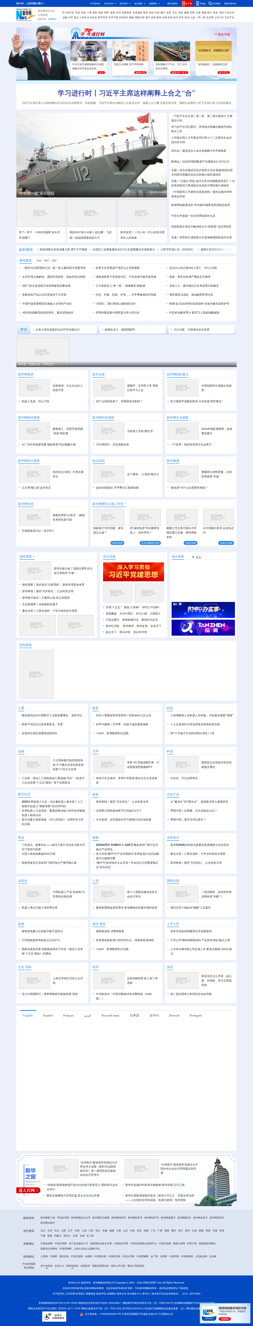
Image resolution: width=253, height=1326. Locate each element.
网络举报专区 (230, 3)
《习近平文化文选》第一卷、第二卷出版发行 (198, 116)
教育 (145, 12)
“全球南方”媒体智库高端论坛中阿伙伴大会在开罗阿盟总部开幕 (179, 1168)
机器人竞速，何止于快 (35, 401)
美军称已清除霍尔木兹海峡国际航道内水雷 (206, 237)
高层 (77, 12)
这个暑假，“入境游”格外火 (143, 474)
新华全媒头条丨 (63, 568)
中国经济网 (114, 1256)
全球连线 (137, 12)
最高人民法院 (118, 1265)
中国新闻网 (187, 1256)
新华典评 (128, 626)
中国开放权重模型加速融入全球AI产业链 (47, 303)
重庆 (173, 1230)
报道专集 (224, 34)
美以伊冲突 (140, 632)
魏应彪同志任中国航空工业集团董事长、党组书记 (52, 715)
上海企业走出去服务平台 (86, 1248)
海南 (166, 1230)
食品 (76, 17)
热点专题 (109, 556)
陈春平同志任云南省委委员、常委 (42, 724)
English (28, 1015)
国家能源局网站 (207, 1243)
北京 (42, 1230)
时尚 (181, 17)
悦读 (187, 17)
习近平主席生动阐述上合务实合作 (119, 103)
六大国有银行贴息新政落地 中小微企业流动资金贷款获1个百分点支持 (68, 764)
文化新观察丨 (30, 604)
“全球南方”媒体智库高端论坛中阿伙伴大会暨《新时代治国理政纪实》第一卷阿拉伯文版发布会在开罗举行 (99, 1168)
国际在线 (64, 1256)
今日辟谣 (101, 819)
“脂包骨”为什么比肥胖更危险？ (189, 487)
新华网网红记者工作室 (107, 504)
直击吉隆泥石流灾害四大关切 (197, 170)
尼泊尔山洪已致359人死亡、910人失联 (193, 268)
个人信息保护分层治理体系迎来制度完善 (195, 724)
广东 (153, 1230)
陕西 (208, 1230)
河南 (132, 1230)
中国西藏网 (142, 1256)
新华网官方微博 (100, 1217)
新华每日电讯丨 (31, 598)
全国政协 (85, 1265)
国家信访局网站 (48, 1248)
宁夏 (42, 1235)
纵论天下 (111, 632)
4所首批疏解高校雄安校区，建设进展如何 (47, 312)
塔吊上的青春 (128, 238)
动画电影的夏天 (48, 604)
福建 (111, 1230)
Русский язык (111, 1015)
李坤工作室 (117, 542)
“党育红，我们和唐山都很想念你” (116, 303)
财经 (100, 12)
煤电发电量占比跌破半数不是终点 (42, 931)
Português (196, 1015)
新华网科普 (26, 504)
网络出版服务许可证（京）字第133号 (101, 1308)
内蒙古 (57, 1235)
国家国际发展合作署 (101, 1243)
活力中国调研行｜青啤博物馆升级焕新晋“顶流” (50, 994)
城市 (147, 17)
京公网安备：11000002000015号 (103, 1314)
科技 (151, 12)
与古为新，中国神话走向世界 (191, 329)
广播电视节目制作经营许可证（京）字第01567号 (146, 1303)
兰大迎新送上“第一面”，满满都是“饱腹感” (121, 286)
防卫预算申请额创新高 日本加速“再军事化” (196, 401)
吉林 (77, 1230)
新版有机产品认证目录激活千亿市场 (44, 295)
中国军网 (174, 1256)
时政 (83, 12)
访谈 (198, 12)
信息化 (93, 17)
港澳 (112, 12)
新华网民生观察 (29, 460)
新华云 (146, 1293)
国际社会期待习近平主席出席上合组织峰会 (205, 103)
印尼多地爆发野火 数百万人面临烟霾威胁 (194, 312)
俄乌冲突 (124, 632)
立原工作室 (190, 542)
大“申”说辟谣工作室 (150, 542)
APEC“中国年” (151, 607)
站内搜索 (216, 3)
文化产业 (229, 17)
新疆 (49, 1235)
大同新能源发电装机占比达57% (41, 940)
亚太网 (209, 17)
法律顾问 (111, 1293)
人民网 (44, 1256)
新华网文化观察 (177, 417)
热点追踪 (98, 460)
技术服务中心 (134, 1293)
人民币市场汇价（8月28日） (177, 249)
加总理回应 (224, 226)
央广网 (154, 1256)
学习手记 (224, 72)
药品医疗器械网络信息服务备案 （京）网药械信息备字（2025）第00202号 (184, 1308)
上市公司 (219, 17)
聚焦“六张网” (131, 607)
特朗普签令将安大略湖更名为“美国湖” (194, 226)
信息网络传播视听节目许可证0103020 (194, 1303)
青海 (221, 1230)
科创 (157, 12)
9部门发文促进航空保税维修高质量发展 (46, 286)
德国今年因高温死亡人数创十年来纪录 (224, 249)
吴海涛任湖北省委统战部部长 (39, 733)
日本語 (134, 1015)
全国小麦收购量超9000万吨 (38, 854)
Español (48, 1015)
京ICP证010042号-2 (133, 1308)
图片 (209, 12)
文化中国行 (126, 613)
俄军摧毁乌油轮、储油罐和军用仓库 (191, 295)
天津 (49, 1230)
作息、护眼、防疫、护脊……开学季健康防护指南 (126, 295)
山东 (125, 1230)
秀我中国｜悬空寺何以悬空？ (188, 819)
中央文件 (229, 12)
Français (68, 1015)
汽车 (70, 17)
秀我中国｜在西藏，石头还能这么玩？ (193, 810)
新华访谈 (98, 374)
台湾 (118, 12)
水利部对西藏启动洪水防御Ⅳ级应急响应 (196, 174)
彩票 (170, 17)
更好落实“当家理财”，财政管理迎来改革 (60, 584)
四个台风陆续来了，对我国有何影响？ (119, 401)
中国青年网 (100, 1256)
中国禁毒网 (65, 1248)
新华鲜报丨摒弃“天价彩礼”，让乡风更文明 (47, 591)
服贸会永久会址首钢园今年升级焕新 (204, 151)
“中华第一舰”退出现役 (36, 193)
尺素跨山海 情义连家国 (55, 598)
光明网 (163, 1256)
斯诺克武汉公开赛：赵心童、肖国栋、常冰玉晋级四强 (216, 980)
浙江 (98, 1230)
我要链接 (91, 1293)
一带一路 (200, 17)
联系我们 (80, 1293)
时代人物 (141, 613)
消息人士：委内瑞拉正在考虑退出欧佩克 (194, 286)
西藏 (201, 1230)
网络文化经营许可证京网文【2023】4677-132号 (54, 1308)
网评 (106, 12)
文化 (174, 12)
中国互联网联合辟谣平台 (143, 1243)
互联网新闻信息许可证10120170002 (58, 1303)
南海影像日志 (130, 620)
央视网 (88, 1256)
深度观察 (25, 556)
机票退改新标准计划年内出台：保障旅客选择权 (125, 940)
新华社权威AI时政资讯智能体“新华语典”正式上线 (155, 1185)
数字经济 (103, 17)
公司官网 (43, 15)
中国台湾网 (128, 1256)
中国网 (53, 1256)
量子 (163, 12)
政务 (215, 12)
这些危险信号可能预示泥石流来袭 (130, 819)
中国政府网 (46, 1243)
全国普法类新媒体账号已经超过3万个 (119, 810)
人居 (95, 880)
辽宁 (70, 1230)
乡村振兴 (123, 17)
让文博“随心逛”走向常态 (36, 487)
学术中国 (113, 17)
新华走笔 (142, 626)
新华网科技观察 (103, 417)
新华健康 (173, 460)
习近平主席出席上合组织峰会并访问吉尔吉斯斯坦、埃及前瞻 (59, 103)
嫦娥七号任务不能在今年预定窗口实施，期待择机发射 (181, 532)
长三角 (90, 1235)
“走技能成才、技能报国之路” (212, 64)
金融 (65, 17)
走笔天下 (155, 626)
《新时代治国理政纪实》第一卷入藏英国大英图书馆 (54, 268)
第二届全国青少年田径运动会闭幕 (191, 994)
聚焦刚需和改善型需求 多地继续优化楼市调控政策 (126, 907)
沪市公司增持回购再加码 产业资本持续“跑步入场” (200, 940)
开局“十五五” (113, 607)
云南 (194, 1230)
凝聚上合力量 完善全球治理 (159, 103)
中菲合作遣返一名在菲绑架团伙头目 (193, 216)
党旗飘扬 (111, 613)
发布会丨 (176, 151)
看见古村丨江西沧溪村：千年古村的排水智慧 (49, 611)
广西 (159, 1230)
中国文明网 (61, 1243)
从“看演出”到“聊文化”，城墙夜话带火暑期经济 (199, 802)
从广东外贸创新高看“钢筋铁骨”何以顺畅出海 (49, 444)
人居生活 (84, 17)
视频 (204, 12)
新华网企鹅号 (47, 1222)
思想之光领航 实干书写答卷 (129, 64)
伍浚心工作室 (226, 542)
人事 (89, 12)
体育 (168, 12)
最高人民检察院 (136, 1265)
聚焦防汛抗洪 (149, 620)
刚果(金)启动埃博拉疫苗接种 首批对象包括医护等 (199, 303)
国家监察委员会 (100, 1265)
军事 (192, 12)
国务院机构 (72, 1265)
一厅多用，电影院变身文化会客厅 (191, 444)
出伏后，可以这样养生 (184, 778)
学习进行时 (68, 12)
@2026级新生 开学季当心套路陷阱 (117, 487)
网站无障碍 (172, 3)
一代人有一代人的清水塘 (149, 232)
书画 (180, 12)
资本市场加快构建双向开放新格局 (191, 931)
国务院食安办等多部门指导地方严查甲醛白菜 (49, 863)
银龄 (131, 17)
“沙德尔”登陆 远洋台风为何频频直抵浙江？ (205, 181)
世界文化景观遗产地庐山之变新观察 (118, 268)
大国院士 (155, 613)
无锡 (82, 1235)
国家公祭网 (179, 1243)
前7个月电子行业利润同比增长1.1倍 (192, 733)
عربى (87, 1015)
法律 (221, 12)
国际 (95, 12)
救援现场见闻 (224, 170)
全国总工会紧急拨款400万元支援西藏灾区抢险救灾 (124, 249)
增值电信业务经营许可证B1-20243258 (99, 1303)
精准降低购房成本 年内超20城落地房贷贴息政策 (200, 205)
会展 (164, 17)
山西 (63, 1230)
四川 (180, 1230)
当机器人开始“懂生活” (140, 431)
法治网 (212, 1256)
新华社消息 (112, 626)
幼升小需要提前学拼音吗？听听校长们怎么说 (123, 715)
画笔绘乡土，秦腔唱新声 (120, 329)
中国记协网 (165, 1243)
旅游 (153, 17)
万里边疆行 (112, 620)
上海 (84, 1230)
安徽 (104, 1230)
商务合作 (121, 1293)
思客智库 (126, 12)
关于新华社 (95, 3)
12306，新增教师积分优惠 (112, 733)
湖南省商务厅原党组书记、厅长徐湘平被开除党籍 (126, 277)
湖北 (139, 1230)
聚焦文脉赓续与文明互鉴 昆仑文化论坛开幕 (73, 1195)
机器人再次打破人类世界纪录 (39, 907)
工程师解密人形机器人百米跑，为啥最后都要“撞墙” (202, 715)
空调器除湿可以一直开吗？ (38, 531)
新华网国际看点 (177, 374)
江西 (118, 1230)
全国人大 (59, 1265)
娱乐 (175, 17)
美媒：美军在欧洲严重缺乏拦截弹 (189, 277)
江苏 (91, 1230)
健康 (186, 12)
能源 (158, 17)
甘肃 (215, 1230)
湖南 (146, 1230)
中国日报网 (77, 1256)
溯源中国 (139, 17)
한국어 (154, 1015)
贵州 (187, 1230)
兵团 (75, 1235)
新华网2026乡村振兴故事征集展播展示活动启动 (199, 845)
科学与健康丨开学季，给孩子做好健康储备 (122, 724)
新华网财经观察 (29, 417)
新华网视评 (26, 374)
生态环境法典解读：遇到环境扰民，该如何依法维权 (54, 277)
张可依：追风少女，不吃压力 (36, 364)
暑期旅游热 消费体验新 (110, 931)
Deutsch (174, 1015)
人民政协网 (201, 1256)
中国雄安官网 (121, 1243)
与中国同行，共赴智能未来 (112, 444)
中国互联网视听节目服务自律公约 (140, 1314)
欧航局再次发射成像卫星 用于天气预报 (63, 249)
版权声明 (101, 1293)
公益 (192, 17)
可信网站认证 (166, 1314)
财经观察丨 (29, 584)
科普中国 (192, 1243)
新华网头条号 (200, 1217)
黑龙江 (67, 1235)
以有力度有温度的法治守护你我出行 (58, 329)
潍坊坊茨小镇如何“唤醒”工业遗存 (190, 907)
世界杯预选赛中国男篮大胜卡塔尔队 (118, 312)
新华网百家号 (217, 1217)
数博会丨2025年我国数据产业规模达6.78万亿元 (200, 161)
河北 (56, 1230)
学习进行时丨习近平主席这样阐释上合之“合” (126, 93)
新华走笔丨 (127, 232)
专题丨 (175, 170)
